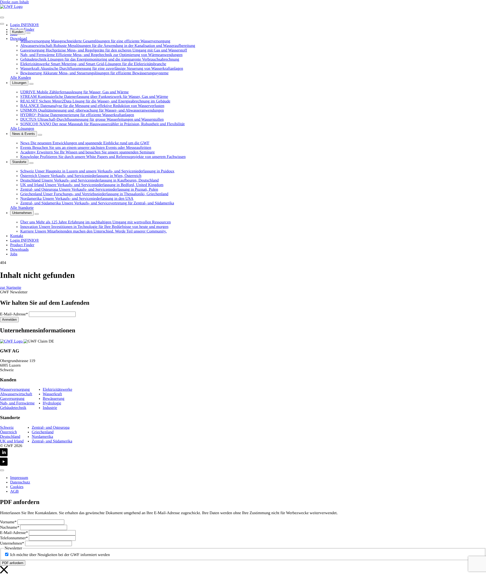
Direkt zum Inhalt (14, 2)
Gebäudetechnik (13, 408)
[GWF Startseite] (11, 7)
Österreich (8, 432)
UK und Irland (12, 441)
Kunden (17, 32)
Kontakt (16, 236)
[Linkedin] (243, 453)
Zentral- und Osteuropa (50, 427)
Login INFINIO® (24, 25)
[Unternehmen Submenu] (37, 214)
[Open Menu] (2, 17)
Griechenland (42, 432)
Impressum (19, 478)
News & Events (23, 134)
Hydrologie (52, 403)
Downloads (19, 249)
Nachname (9, 527)
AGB (14, 491)
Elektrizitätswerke (57, 389)
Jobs (13, 254)
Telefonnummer (14, 538)
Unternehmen (22, 213)
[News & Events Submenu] (40, 135)
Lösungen (19, 83)
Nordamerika (42, 437)
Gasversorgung (12, 399)
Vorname (8, 522)
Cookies (16, 487)
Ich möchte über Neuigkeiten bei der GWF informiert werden (60, 555)
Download (18, 39)
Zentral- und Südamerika (52, 441)
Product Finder (22, 245)
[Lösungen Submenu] (31, 84)
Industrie (50, 408)
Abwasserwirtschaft (16, 394)
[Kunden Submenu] (28, 33)
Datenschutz (20, 482)
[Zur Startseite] (12, 341)
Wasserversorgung (15, 389)
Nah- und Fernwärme (17, 403)
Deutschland (10, 437)
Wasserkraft (52, 394)
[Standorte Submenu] (31, 163)
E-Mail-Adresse (14, 314)
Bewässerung (53, 399)
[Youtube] (243, 462)
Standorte (19, 162)
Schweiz (7, 427)
